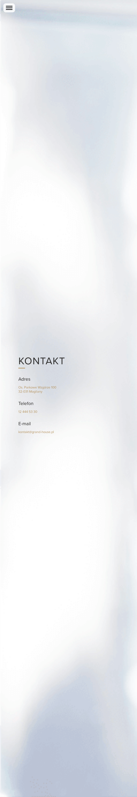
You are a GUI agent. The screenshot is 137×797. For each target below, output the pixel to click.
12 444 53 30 (27, 412)
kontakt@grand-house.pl (36, 432)
